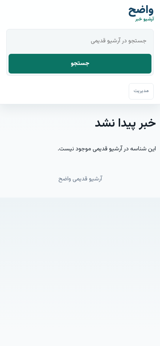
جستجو (80, 63)
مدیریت (141, 91)
